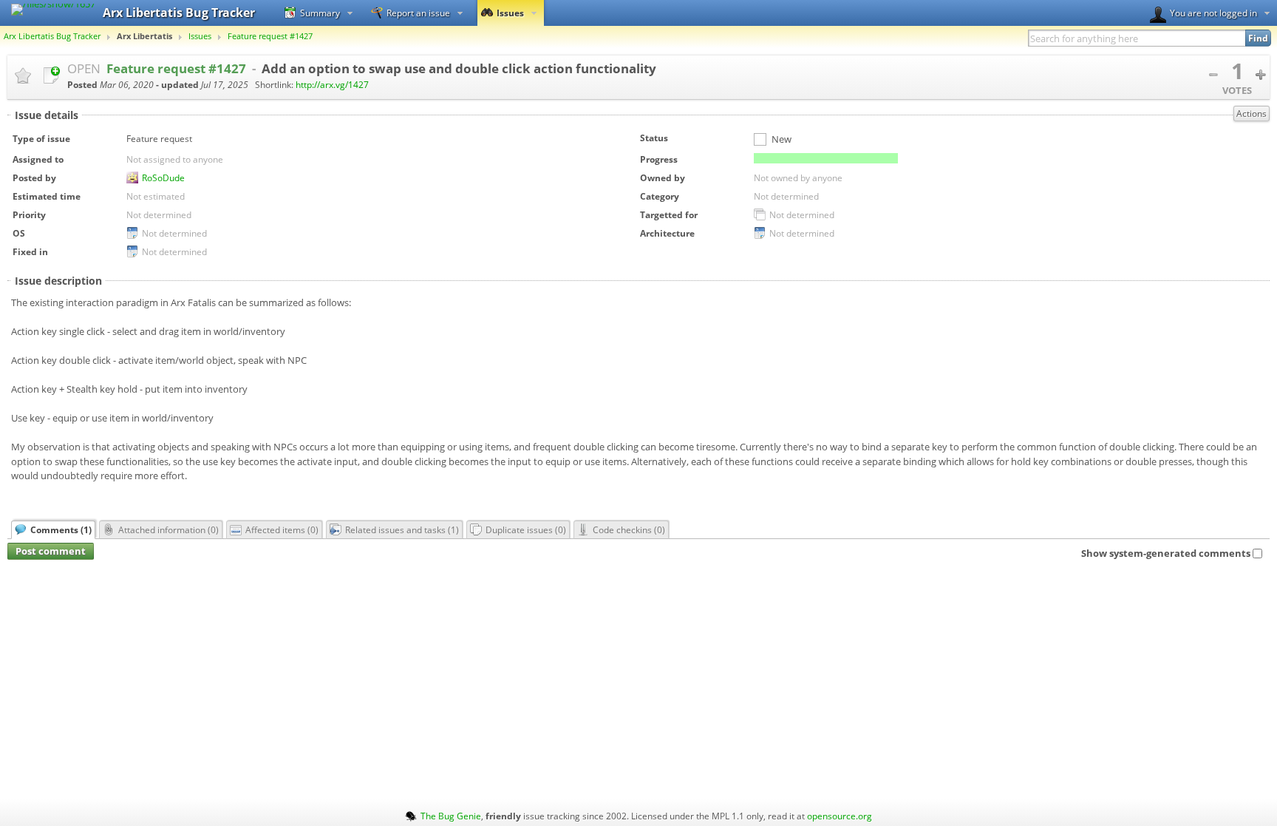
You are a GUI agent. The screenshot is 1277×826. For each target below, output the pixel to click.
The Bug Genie (450, 816)
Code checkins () (629, 529)
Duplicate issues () (526, 529)
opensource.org (839, 816)
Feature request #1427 (270, 36)
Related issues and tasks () (402, 529)
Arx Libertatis (144, 36)
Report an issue (418, 12)
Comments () (61, 529)
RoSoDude (163, 177)
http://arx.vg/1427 (332, 84)
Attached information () (168, 529)
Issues (510, 12)
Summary (320, 12)
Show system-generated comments (1165, 553)
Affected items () (282, 529)
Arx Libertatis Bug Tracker (52, 36)
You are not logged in (1213, 12)
